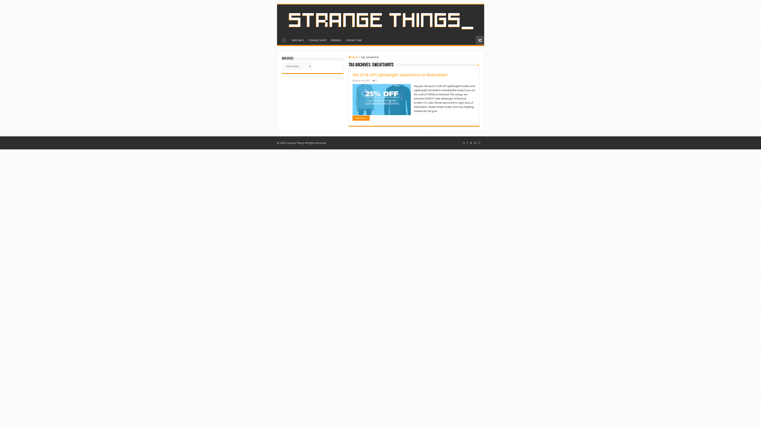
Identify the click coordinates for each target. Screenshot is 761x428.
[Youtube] (475, 142)
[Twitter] (471, 142)
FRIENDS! (336, 40)
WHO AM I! (298, 40)
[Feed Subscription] (478, 65)
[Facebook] (467, 142)
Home (354, 57)
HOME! (284, 40)
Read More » (361, 118)
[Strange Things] (380, 20)
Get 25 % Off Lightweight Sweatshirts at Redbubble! (400, 75)
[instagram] (479, 142)
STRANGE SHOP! (317, 40)
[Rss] (464, 142)
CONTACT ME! (354, 40)
